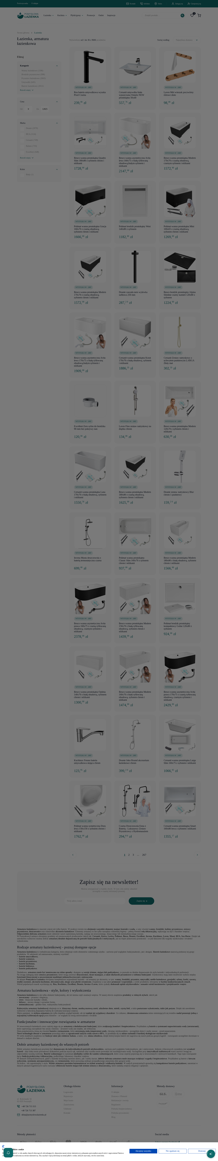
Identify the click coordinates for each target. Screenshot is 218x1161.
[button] (8, 1152)
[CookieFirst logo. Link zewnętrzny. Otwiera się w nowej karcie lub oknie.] (3, 1146)
